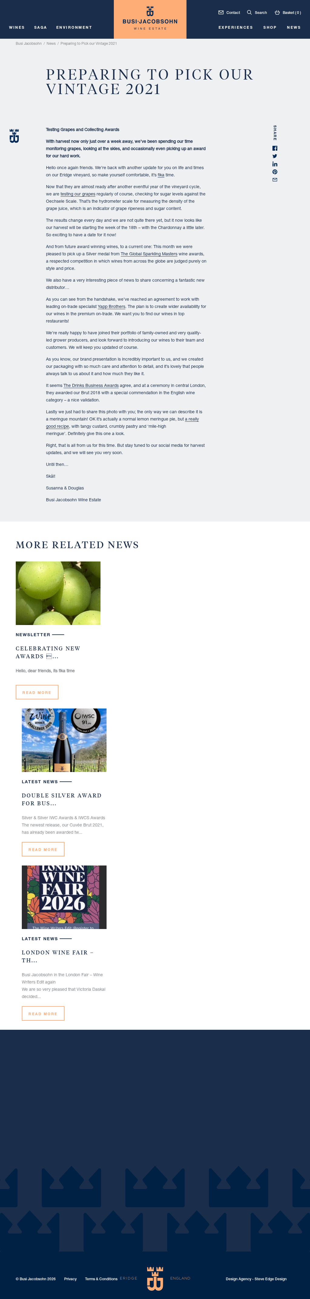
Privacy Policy (183, 667)
